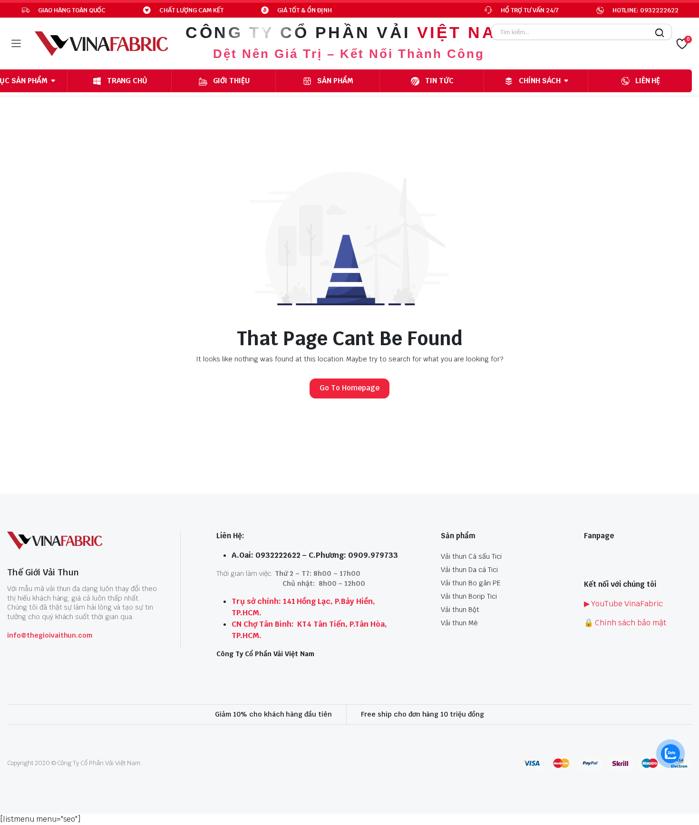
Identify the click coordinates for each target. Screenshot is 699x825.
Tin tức (439, 80)
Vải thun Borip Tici (468, 596)
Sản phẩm (335, 80)
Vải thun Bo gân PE (470, 583)
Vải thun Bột (460, 609)
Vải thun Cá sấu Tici (471, 556)
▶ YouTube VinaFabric (623, 604)
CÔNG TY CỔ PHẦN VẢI (348, 32)
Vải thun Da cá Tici (469, 569)
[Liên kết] (101, 44)
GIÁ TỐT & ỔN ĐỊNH (304, 10)
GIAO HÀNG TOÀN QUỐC (72, 10)
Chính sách (540, 80)
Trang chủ (127, 80)
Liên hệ (647, 80)
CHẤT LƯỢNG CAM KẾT (191, 10)
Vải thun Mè (459, 623)
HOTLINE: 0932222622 (645, 10)
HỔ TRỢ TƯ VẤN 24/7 (529, 10)
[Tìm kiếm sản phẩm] (657, 36)
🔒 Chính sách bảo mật (625, 623)
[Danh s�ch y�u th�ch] (682, 44)
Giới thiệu (231, 80)
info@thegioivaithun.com (49, 635)
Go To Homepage (349, 387)
